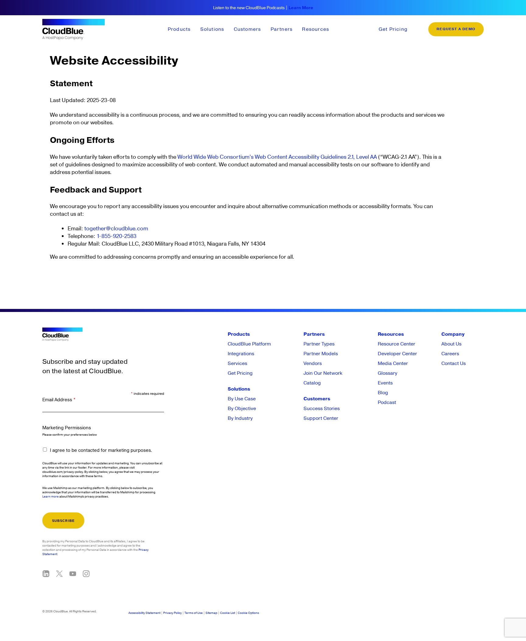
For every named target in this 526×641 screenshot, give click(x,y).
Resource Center (396, 344)
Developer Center (397, 353)
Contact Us (453, 363)
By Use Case (242, 398)
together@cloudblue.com (116, 228)
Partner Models (320, 353)
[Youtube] (72, 573)
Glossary (387, 373)
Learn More (301, 8)
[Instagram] (86, 573)
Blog (383, 392)
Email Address (58, 400)
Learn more (50, 496)
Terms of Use (193, 613)
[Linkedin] (46, 573)
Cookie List (227, 613)
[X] (59, 573)
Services (237, 363)
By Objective (242, 408)
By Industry (240, 418)
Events (385, 383)
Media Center (393, 363)
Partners (282, 29)
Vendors (312, 363)
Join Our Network (322, 373)
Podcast (387, 402)
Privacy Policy (172, 613)
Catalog (312, 383)
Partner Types (319, 344)
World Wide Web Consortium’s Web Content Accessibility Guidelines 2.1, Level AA (277, 157)
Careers (450, 353)
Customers (247, 29)
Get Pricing (393, 29)
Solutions (212, 29)
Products (179, 29)
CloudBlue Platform (249, 344)
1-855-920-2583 (116, 236)
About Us (451, 344)
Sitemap (211, 613)
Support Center (320, 418)
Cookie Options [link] (248, 613)
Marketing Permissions (66, 428)
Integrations (241, 353)
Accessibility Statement (144, 613)
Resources (315, 29)
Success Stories (321, 408)
